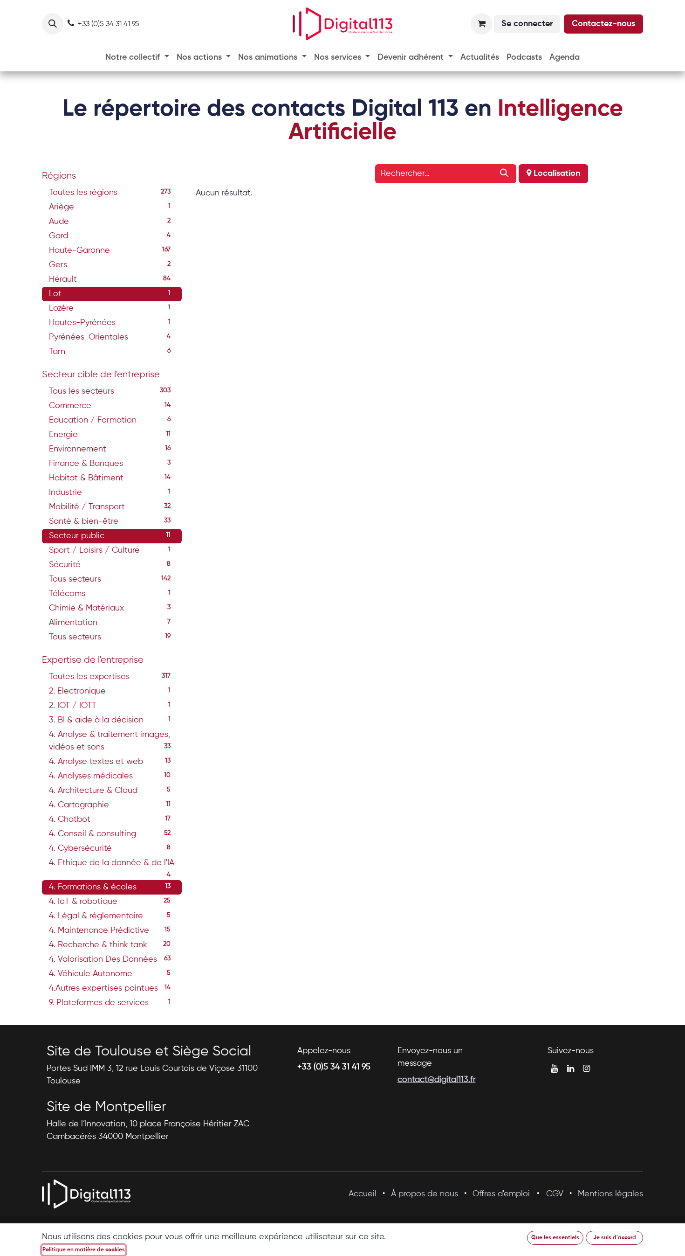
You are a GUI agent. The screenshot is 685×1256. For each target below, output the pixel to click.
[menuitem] (137, 58)
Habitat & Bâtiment (110, 478)
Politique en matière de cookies (83, 1250)
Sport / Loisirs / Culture (110, 550)
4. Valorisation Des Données (110, 959)
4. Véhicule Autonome (110, 974)
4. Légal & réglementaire (110, 916)
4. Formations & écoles (110, 887)
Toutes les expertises (110, 677)
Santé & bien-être (110, 521)
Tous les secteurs (110, 391)
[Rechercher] (504, 173)
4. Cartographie (110, 805)
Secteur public (110, 536)
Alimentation (110, 622)
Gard (110, 236)
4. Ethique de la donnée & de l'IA (111, 864)
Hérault (110, 279)
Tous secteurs (110, 579)
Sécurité (110, 565)
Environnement (110, 449)
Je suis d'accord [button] (614, 1238)
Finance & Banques (110, 463)
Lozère (110, 308)
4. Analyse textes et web (110, 761)
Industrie (110, 492)
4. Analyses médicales (110, 776)
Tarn (110, 351)
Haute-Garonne (110, 250)
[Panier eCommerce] (481, 24)
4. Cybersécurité (110, 848)
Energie (110, 434)
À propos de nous (424, 1194)
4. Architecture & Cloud (110, 790)
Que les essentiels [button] (555, 1238)
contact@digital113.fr (436, 1080)
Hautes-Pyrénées (110, 323)
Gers (110, 265)
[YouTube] (554, 1068)
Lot (110, 294)
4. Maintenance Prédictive (110, 930)
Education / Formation (110, 420)
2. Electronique (110, 691)
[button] (52, 24)
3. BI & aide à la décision (110, 720)
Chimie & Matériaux (110, 608)
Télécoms (110, 594)
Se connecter (527, 24)
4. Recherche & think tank (110, 945)
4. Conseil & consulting (110, 834)
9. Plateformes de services (110, 1003)
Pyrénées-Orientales (110, 337)
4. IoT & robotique (110, 901)
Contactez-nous (603, 24)
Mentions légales (610, 1194)
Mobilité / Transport (110, 507)
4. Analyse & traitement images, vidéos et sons (110, 740)
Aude (110, 221)
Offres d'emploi (501, 1194)
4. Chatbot (110, 819)
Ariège (110, 207)
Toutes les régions (110, 192)
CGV (554, 1194)
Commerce (110, 406)
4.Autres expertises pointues (110, 988)
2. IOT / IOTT (110, 705)
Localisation (555, 173)
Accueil (363, 1194)
